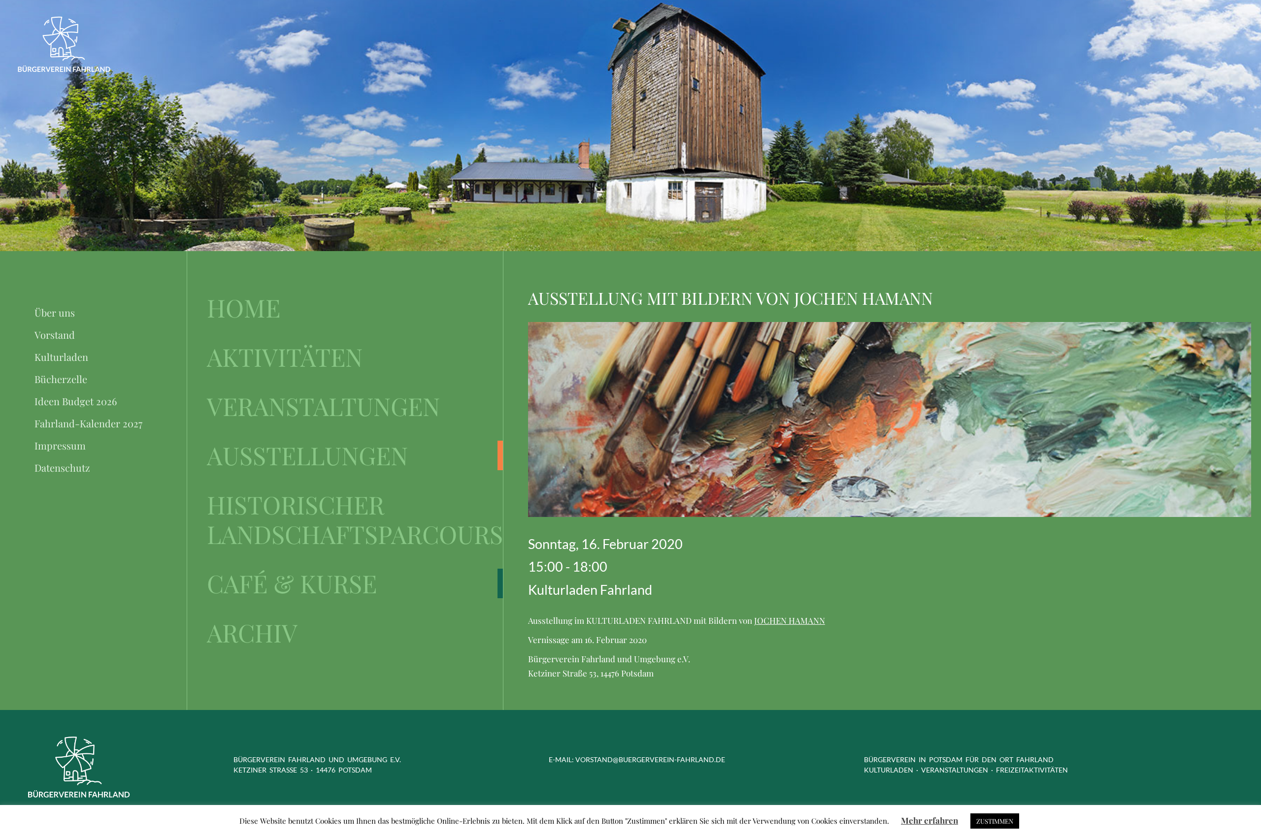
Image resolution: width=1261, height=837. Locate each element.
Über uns (54, 312)
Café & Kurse (292, 583)
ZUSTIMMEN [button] (994, 821)
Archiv (252, 632)
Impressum (60, 445)
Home (243, 307)
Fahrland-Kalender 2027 (88, 423)
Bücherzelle (60, 379)
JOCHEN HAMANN (789, 620)
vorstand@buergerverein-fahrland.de (650, 759)
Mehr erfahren (929, 820)
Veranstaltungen (323, 406)
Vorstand (54, 334)
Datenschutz (62, 467)
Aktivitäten (285, 357)
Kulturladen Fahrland (590, 589)
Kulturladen (61, 356)
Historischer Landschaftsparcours (355, 519)
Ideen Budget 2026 (75, 401)
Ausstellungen (307, 455)
